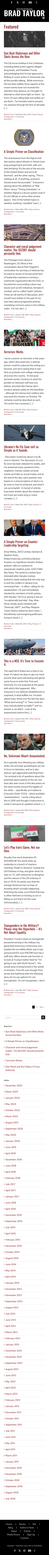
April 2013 (10, 1326)
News (14, 1531)
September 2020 (14, 1128)
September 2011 (13, 1424)
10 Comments (20, 317)
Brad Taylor (10, 114)
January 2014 (12, 1282)
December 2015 (13, 1215)
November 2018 (13, 1159)
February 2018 (12, 1178)
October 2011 (12, 1418)
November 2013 (13, 1295)
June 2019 (10, 1147)
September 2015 (13, 1221)
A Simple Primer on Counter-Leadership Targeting (21, 543)
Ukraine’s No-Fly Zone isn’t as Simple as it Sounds (21, 448)
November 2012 (13, 1356)
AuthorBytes (38, 1546)
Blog (34, 114)
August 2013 (11, 1307)
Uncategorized (9, 117)
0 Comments (19, 412)
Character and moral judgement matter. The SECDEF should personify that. (23, 250)
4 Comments (19, 911)
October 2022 (12, 1110)
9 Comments (19, 813)
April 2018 (10, 1171)
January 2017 (12, 1196)
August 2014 (11, 1258)
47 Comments (20, 993)
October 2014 (12, 1252)
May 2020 (10, 1134)
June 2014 (10, 1264)
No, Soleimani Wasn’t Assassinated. (24, 755)
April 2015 (10, 1233)
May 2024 (10, 1104)
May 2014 (10, 1270)
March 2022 (11, 1116)
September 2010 (13, 1486)
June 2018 (10, 1165)
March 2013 (11, 1332)
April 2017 (10, 1190)
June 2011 (10, 1437)
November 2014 (13, 1245)
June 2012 (10, 1375)
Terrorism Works (13, 351)
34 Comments (20, 721)
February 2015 (12, 1239)
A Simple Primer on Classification (24, 151)
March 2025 (11, 1091)
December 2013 (13, 1289)
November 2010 (13, 1474)
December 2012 (13, 1350)
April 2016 (10, 1208)
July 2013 (10, 1313)
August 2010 (11, 1492)
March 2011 (11, 1455)
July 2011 (10, 1430)
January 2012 (12, 1406)
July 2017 (10, 1184)
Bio (34, 1524)
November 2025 (13, 1085)
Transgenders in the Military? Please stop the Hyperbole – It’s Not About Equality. (23, 929)
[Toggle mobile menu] (43, 18)
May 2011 (10, 1443)
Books (22, 1524)
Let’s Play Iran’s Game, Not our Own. (22, 849)
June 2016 (10, 1202)
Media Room (13, 1534)
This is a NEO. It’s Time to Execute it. (24, 662)
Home (9, 1524)
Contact (25, 1538)
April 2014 (10, 1276)
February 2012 (12, 1400)
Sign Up (31, 1534)
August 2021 (11, 1122)
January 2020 (12, 1141)
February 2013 (12, 1338)
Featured (40, 114)
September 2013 (13, 1301)
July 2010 (10, 1498)
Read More (7, 119)
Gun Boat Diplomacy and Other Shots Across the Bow (22, 55)
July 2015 (10, 1227)
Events (27, 1531)
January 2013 (12, 1344)
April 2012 (10, 1387)
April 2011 (10, 1449)
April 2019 (10, 1153)
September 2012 (13, 1363)
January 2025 (12, 1097)
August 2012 (11, 1369)
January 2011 (12, 1461)
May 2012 (10, 1381)
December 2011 (13, 1412)
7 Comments (19, 117)
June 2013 (10, 1319)
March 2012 (11, 1393)
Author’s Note (27, 1527)
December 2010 (13, 1467)
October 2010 (12, 1480)
